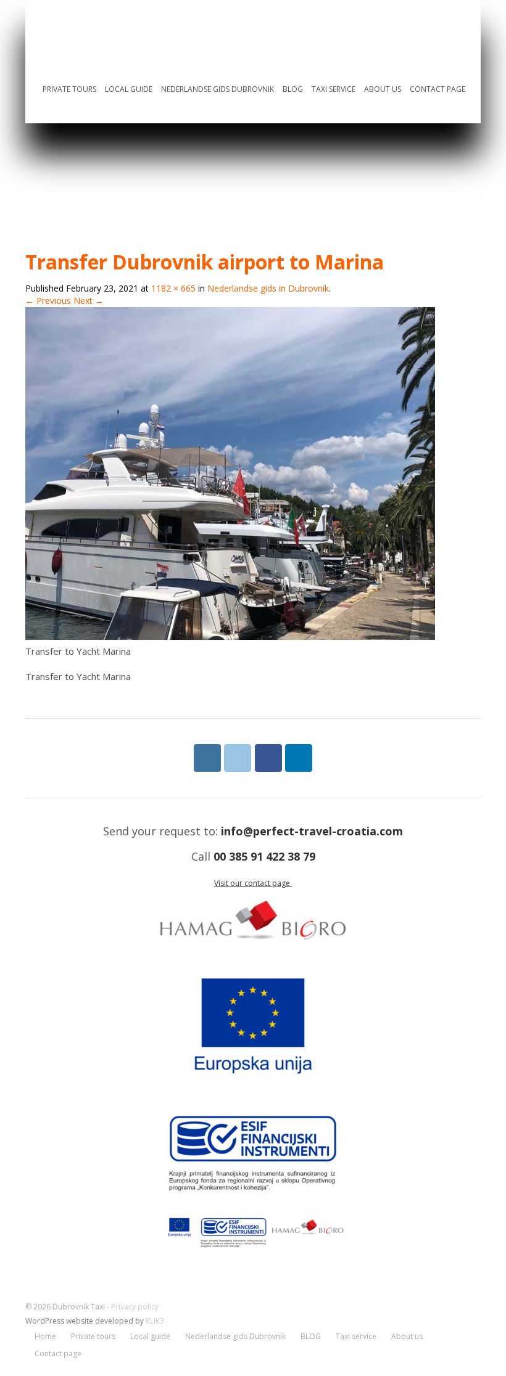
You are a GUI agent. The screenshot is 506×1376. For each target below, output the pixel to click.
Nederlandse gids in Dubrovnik (268, 288)
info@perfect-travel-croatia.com (312, 831)
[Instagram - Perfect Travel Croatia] (207, 758)
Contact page (437, 89)
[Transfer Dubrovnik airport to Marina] (230, 636)
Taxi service (333, 89)
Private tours (69, 89)
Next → (88, 300)
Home (28, 92)
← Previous (48, 300)
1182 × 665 (173, 288)
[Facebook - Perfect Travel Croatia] (268, 758)
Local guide (128, 89)
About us (382, 89)
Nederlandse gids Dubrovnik (217, 89)
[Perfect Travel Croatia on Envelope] (237, 758)
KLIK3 (155, 1321)
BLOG (293, 89)
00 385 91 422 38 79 (264, 856)
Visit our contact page (253, 883)
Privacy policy (135, 1306)
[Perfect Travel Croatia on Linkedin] (298, 758)
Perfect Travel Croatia (153, 28)
